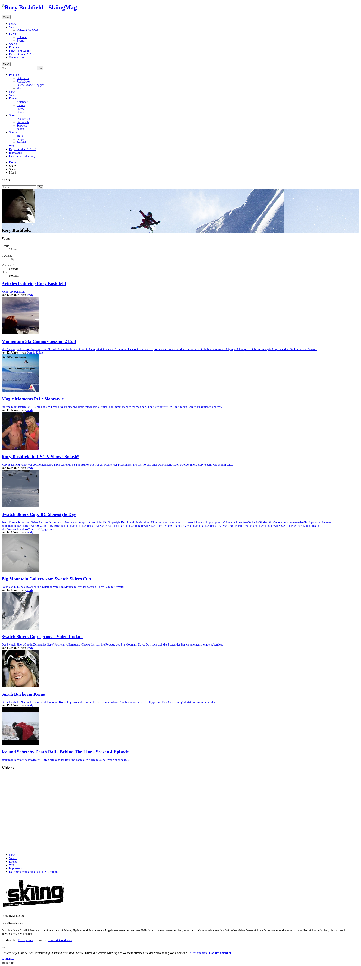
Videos (13, 27)
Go (40, 68)
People (21, 139)
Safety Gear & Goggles (30, 85)
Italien (20, 129)
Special (13, 44)
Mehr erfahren (199, 953)
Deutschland (24, 118)
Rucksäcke (23, 81)
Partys (20, 108)
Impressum (15, 152)
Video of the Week (28, 30)
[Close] (3, 947)
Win (11, 145)
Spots (12, 115)
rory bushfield (13, 291)
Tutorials (22, 142)
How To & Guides (20, 50)
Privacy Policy (26, 940)
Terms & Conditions (60, 940)
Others (20, 112)
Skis (19, 88)
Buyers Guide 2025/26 (22, 54)
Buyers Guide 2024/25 (22, 149)
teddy (29, 295)
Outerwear (23, 78)
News (12, 23)
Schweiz (22, 125)
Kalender (22, 37)
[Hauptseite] (39, 7)
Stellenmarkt (16, 57)
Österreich (23, 122)
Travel (20, 135)
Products (14, 47)
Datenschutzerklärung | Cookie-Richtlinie (33, 871)
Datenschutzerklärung (22, 156)
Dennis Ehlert (34, 352)
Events (13, 33)
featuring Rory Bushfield (34, 283)
